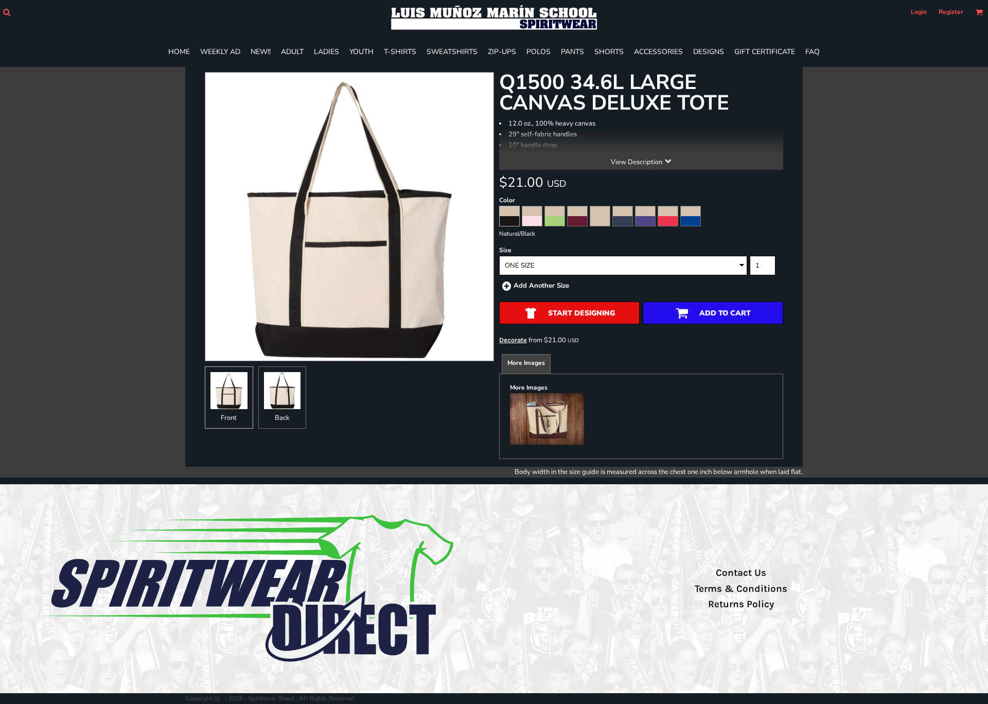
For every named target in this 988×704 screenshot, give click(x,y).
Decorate (513, 340)
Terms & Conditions (741, 588)
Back (282, 418)
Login (919, 12)
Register (951, 12)
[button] (6, 12)
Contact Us (741, 572)
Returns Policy (741, 604)
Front (229, 418)
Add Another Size (541, 285)
